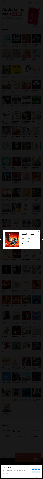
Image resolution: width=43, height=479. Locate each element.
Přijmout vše (36, 469)
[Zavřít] (38, 231)
